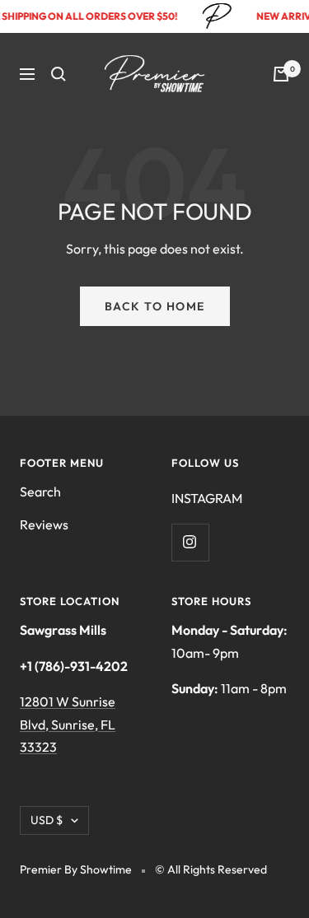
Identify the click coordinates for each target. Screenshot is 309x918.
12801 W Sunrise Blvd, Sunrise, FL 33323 (67, 724)
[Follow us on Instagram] (189, 542)
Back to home (155, 306)
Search (40, 491)
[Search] (58, 74)
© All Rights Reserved (211, 869)
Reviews (44, 524)
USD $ (46, 820)
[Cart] (281, 74)
